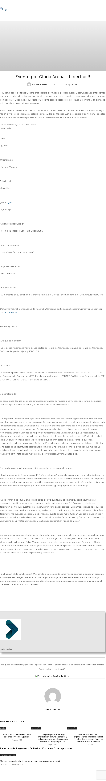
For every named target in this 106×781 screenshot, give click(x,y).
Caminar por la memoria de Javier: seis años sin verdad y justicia (17, 735)
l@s (5, 312)
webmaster (41, 84)
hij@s (9, 202)
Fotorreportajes (8, 755)
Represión (52, 90)
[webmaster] (29, 84)
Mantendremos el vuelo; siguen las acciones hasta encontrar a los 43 (30, 761)
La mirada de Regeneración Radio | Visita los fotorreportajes (36, 748)
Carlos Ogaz (4, 764)
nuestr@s (12, 312)
